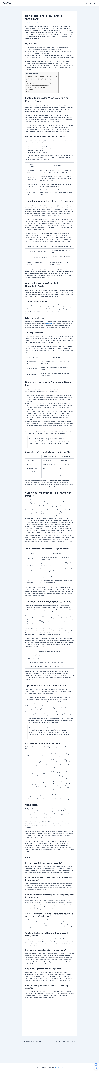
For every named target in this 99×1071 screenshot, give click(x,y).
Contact (92, 3)
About (85, 3)
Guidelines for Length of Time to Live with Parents (40, 83)
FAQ (28, 91)
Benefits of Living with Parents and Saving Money (40, 81)
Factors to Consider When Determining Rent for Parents (42, 76)
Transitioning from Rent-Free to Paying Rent (39, 78)
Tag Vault (7, 3)
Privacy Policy (59, 1067)
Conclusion (30, 89)
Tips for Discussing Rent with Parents (37, 87)
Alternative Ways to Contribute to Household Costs (41, 80)
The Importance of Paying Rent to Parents (38, 85)
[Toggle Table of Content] (55, 74)
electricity (49, 323)
